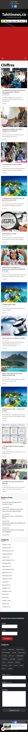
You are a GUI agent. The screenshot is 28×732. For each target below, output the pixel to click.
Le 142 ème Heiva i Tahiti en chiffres (12, 164)
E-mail (4, 630)
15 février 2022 (5, 412)
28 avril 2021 (5, 449)
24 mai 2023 (5, 166)
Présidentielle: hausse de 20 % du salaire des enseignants (13, 530)
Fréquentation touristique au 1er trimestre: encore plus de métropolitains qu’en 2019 (13, 269)
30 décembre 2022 (6, 235)
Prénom (4, 623)
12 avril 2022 (5, 377)
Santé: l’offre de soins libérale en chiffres (13, 338)
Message (4, 690)
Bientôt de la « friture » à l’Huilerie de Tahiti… (12, 517)
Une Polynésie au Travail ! (9, 233)
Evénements (5, 572)
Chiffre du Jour (6, 550)
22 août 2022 (5, 272)
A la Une (4, 86)
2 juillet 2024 (5, 132)
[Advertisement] (14, 42)
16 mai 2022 (5, 306)
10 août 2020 (5, 485)
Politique (5, 125)
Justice (4, 582)
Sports (4, 603)
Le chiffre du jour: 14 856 (8, 304)
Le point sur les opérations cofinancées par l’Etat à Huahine (14, 524)
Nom (6, 674)
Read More (4, 103)
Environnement (6, 569)
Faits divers (5, 575)
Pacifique (4, 588)
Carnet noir (5, 547)
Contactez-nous (14, 710)
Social (3, 597)
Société (4, 600)
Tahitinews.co (14, 14)
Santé (8, 334)
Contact (16, 3)
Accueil (11, 3)
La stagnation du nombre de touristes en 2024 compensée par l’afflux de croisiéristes (13, 91)
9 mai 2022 (5, 340)
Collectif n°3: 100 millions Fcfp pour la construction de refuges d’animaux (12, 510)
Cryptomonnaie (6, 554)
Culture (4, 160)
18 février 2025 (5, 95)
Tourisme (9, 86)
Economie (9, 229)
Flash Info (5, 578)
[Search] (25, 58)
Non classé (5, 585)
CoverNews (23, 727)
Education (9, 477)
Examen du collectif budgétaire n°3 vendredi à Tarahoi (11, 503)
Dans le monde (6, 560)
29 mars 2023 (5, 201)
